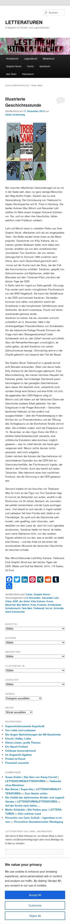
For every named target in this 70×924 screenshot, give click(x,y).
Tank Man (27, 608)
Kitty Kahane (38, 601)
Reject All (35, 916)
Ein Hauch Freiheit (16, 746)
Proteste (41, 604)
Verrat (48, 608)
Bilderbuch (48, 58)
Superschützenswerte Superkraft (24, 726)
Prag (33, 604)
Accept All (35, 895)
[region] (35, 891)
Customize (35, 905)
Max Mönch (23, 604)
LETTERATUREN (23, 22)
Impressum (28, 73)
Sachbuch (44, 66)
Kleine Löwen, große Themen (23, 742)
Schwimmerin (12, 608)
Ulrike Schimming (15, 114)
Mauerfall (10, 604)
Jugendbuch (30, 58)
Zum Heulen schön (36, 793)
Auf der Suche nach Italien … (22, 805)
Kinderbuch (12, 58)
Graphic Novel (13, 66)
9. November (33, 598)
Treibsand (38, 608)
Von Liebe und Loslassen (20, 730)
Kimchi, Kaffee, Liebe (18, 738)
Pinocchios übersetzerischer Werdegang (38, 821)
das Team (11, 73)
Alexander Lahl (50, 598)
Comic (30, 66)
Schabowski (54, 604)
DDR (15, 601)
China (8, 601)
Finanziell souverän (17, 763)
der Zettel (24, 601)
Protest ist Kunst (15, 758)
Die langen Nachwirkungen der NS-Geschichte (33, 734)
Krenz (49, 601)
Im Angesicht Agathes (18, 754)
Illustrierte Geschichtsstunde (23, 102)
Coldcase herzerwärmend (20, 750)
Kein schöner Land (29, 813)
